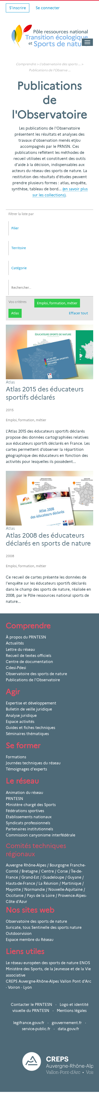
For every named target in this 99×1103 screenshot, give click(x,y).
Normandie (34, 889)
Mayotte (13, 889)
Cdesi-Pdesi (16, 668)
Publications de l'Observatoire (33, 680)
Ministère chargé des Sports (31, 805)
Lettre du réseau (20, 649)
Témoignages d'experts (26, 769)
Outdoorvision (19, 933)
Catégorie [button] (19, 268)
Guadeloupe (53, 877)
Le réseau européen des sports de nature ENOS (48, 963)
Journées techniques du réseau (33, 763)
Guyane (74, 877)
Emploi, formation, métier (57, 303)
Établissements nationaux (28, 817)
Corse (62, 871)
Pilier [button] (15, 228)
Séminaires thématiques (27, 734)
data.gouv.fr (68, 1029)
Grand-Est (30, 877)
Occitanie (14, 895)
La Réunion (48, 883)
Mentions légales (72, 1011)
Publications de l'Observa (48, 70)
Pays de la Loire (41, 895)
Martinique (71, 883)
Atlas (15, 313)
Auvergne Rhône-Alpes (26, 865)
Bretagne (30, 871)
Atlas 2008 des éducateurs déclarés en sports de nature (48, 539)
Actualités (15, 643)
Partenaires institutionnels (29, 829)
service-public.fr (36, 1029)
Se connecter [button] (48, 8)
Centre (47, 871)
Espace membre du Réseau (29, 940)
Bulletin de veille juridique (29, 709)
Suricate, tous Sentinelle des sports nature (44, 927)
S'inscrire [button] (17, 8)
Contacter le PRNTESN (31, 1004)
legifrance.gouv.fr (28, 1023)
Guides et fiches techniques (30, 728)
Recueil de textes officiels (28, 656)
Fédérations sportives (25, 811)
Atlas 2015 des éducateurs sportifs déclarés (44, 393)
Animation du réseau (24, 792)
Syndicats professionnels (28, 823)
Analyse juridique (21, 715)
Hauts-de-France (20, 883)
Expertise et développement (31, 703)
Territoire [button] (18, 248)
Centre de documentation (29, 662)
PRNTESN (14, 799)
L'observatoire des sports (58, 64)
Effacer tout (78, 313)
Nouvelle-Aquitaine (65, 889)
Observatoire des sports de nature (36, 674)
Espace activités (20, 721)
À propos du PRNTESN (26, 637)
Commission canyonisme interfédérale (40, 835)
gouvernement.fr (67, 1023)
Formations (16, 757)
